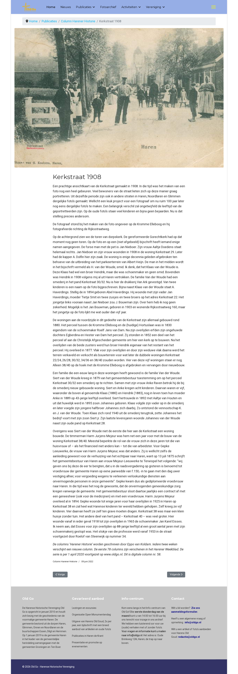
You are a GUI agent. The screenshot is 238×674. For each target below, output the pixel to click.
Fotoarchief (108, 7)
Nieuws (65, 7)
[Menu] (213, 7)
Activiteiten (129, 7)
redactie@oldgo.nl (189, 636)
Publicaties (83, 7)
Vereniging (153, 7)
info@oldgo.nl (193, 622)
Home (50, 7)
